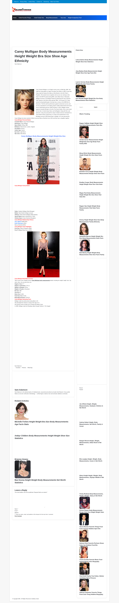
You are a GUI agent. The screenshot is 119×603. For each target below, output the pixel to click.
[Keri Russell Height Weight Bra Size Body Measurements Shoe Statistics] (81, 96)
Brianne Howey (21, 459)
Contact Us (39, 1)
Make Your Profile (54, 1)
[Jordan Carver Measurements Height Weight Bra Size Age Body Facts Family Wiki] (84, 138)
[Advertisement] (59, 33)
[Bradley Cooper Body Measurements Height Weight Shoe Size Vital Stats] (84, 180)
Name (16, 509)
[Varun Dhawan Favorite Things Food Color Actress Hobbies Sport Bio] (84, 525)
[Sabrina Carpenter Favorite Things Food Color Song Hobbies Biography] (84, 590)
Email (16, 510)
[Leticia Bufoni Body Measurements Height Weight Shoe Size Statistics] (81, 58)
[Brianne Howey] (30, 457)
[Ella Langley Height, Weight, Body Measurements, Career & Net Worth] (88, 457)
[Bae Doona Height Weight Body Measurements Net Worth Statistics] (23, 477)
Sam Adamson (18, 64)
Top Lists (63, 17)
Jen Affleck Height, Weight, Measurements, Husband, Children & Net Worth (91, 406)
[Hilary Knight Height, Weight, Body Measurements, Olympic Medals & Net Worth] (88, 473)
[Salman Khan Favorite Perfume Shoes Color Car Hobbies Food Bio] (83, 541)
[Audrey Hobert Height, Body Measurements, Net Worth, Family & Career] (88, 420)
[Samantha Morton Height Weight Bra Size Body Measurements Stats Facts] (83, 234)
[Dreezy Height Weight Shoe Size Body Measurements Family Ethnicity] (85, 218)
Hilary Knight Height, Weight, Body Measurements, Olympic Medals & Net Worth (91, 477)
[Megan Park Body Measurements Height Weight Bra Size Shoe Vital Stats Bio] (84, 191)
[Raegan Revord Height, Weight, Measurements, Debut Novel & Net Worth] (88, 439)
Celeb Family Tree (39, 17)
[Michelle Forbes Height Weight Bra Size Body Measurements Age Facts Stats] (22, 419)
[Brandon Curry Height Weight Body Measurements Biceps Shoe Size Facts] (85, 169)
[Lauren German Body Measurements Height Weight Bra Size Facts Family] (80, 80)
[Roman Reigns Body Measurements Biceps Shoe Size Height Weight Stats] (84, 508)
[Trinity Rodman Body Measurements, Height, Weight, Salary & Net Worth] (88, 492)
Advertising (46, 1)
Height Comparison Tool (75, 17)
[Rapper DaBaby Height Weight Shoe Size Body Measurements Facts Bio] (84, 121)
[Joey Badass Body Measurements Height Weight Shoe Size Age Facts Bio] (81, 69)
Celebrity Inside (35, 598)
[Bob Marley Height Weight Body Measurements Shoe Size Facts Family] (84, 251)
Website (16, 512)
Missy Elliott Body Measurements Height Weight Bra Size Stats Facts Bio (90, 155)
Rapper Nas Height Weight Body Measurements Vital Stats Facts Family (89, 208)
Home (14, 17)
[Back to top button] (10, 600)
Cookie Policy (32, 1)
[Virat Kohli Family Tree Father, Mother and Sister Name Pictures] (84, 574)
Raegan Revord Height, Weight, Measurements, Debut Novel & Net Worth (90, 442)
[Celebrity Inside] (21, 9)
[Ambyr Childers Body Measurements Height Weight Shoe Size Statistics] (22, 433)
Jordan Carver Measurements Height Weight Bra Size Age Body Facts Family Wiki (91, 141)
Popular (81, 389)
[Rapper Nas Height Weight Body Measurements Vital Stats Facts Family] (84, 204)
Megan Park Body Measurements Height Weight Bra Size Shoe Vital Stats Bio (90, 195)
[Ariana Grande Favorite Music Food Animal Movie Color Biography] (83, 557)
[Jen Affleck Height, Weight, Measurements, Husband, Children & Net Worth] (88, 402)
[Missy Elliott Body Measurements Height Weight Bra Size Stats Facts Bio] (84, 151)
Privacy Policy (23, 1)
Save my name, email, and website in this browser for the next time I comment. (34, 514)
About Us (16, 1)
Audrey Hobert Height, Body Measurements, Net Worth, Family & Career (91, 424)
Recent (81, 388)
